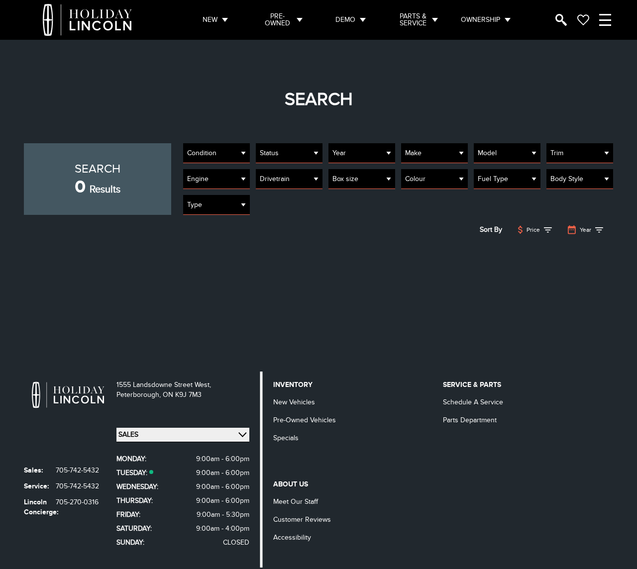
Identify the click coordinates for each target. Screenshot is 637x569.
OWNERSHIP (480, 19)
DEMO (345, 19)
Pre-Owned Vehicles (304, 420)
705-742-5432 (77, 470)
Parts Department (470, 420)
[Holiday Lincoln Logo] (87, 20)
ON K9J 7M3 (182, 394)
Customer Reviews (302, 519)
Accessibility (292, 537)
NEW (210, 19)
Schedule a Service (473, 402)
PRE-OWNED (277, 19)
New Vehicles (294, 402)
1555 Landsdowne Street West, (163, 384)
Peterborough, (139, 394)
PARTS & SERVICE (413, 19)
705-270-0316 (77, 502)
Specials (286, 438)
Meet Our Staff (295, 501)
